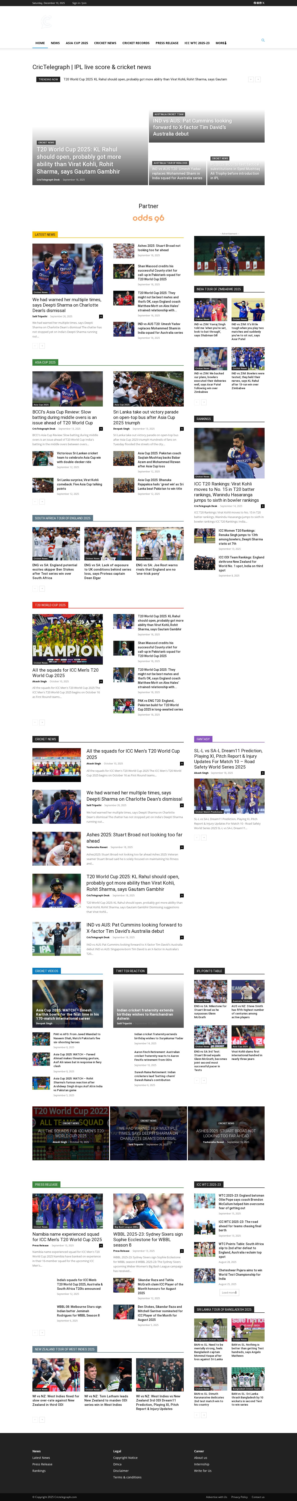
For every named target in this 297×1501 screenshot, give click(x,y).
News (55, 43)
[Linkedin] (260, 3)
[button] (263, 40)
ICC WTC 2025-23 (197, 43)
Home (40, 43)
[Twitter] (263, 3)
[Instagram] (258, 3)
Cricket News (105, 43)
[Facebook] (255, 3)
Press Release (167, 43)
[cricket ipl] (148, 219)
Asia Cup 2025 (77, 43)
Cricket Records (136, 43)
